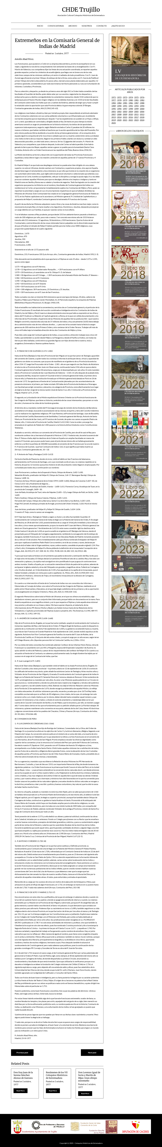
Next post (92, 1052)
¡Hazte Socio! (118, 26)
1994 (142, 106)
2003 (125, 111)
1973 (125, 97)
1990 (119, 106)
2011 (136, 114)
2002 (119, 111)
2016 (131, 117)
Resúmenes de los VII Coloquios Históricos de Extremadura (57, 1075)
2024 (142, 120)
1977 (113, 100)
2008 (119, 114)
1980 (131, 100)
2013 (113, 117)
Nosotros (87, 26)
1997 (125, 108)
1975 (136, 97)
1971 (113, 97)
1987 (136, 103)
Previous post (22, 1052)
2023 (136, 120)
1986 (131, 103)
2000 (142, 108)
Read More (20, 1091)
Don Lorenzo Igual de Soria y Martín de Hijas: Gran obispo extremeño (89, 1076)
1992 (131, 106)
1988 (142, 103)
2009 (125, 114)
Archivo (72, 26)
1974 (131, 97)
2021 (125, 120)
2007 (113, 114)
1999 (136, 108)
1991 (125, 106)
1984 (119, 103)
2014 (119, 117)
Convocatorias (56, 26)
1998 (131, 108)
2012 (142, 114)
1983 (113, 103)
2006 (142, 111)
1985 (125, 103)
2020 (119, 120)
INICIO (40, 26)
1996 (119, 108)
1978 (119, 100)
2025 (113, 123)
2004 (131, 111)
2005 (136, 111)
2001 (113, 111)
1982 (142, 100)
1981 (136, 100)
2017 (136, 117)
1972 (119, 97)
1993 (136, 106)
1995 (113, 108)
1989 (113, 106)
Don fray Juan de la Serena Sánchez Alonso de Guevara (23, 1075)
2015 (125, 117)
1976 (142, 97)
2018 (142, 117)
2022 (131, 120)
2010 (131, 114)
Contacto (101, 26)
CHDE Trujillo (81, 9)
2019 (113, 120)
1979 (125, 100)
